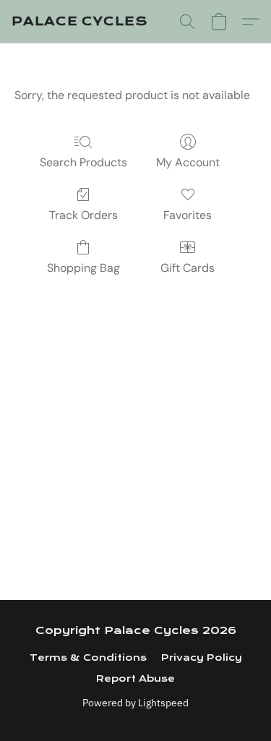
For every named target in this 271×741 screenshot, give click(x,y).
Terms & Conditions (88, 658)
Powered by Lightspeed (135, 702)
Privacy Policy (201, 658)
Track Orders (83, 215)
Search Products (83, 162)
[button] (79, 21)
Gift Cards (187, 267)
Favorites (187, 215)
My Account (188, 162)
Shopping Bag (83, 267)
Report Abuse (135, 679)
